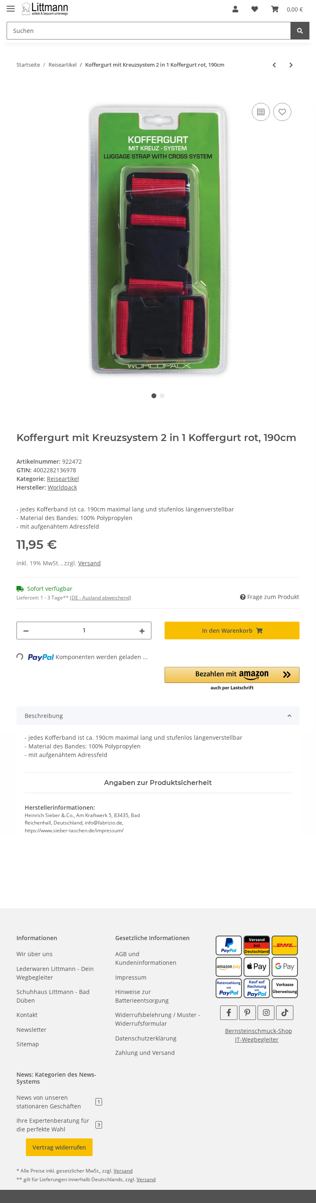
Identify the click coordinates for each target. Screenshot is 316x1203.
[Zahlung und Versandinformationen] (257, 945)
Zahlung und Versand (145, 1053)
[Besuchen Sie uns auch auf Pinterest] (247, 1013)
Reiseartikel (63, 479)
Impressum (130, 977)
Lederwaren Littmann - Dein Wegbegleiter (55, 973)
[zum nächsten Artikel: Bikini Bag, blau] (291, 65)
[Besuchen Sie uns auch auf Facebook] (228, 1013)
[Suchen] (299, 30)
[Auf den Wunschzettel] (282, 112)
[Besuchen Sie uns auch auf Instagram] (266, 1013)
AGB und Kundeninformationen (146, 958)
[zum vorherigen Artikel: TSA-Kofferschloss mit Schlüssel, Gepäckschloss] (274, 65)
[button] (235, 9)
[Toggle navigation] (11, 5)
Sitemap (27, 1044)
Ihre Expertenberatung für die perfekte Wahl (58, 1125)
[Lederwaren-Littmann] (45, 9)
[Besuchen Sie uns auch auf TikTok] (284, 1013)
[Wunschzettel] (255, 9)
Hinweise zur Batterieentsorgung (142, 996)
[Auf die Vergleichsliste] (261, 112)
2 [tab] (162, 395)
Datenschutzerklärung (146, 1038)
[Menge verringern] (26, 630)
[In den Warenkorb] (23, 91)
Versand (89, 563)
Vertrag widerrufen (59, 1147)
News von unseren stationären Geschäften (58, 1102)
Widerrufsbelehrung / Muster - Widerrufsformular (157, 1019)
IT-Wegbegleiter (257, 1039)
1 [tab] (153, 395)
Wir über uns (34, 954)
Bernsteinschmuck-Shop (258, 1031)
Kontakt (26, 1015)
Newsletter (31, 1029)
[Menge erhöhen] (142, 630)
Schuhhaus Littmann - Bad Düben (53, 996)
